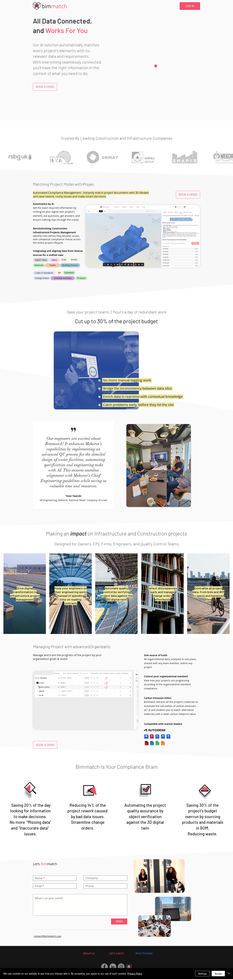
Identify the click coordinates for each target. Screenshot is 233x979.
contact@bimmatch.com (47, 936)
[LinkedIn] (113, 966)
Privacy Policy (134, 973)
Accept (218, 973)
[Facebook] (104, 966)
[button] (45, 87)
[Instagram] (121, 966)
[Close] (229, 973)
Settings (202, 973)
